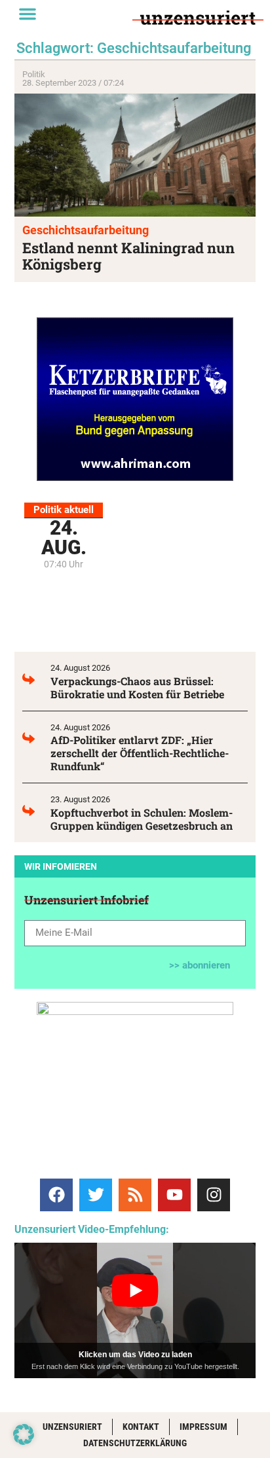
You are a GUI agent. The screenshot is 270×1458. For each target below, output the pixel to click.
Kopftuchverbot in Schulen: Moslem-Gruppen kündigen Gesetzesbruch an (141, 819)
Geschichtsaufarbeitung (85, 230)
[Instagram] (213, 1195)
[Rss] (135, 1195)
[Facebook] (56, 1195)
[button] (27, 13)
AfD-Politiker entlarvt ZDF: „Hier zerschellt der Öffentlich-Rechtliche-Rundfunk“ (139, 753)
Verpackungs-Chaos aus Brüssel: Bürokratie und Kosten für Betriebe (137, 687)
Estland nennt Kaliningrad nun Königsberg (128, 256)
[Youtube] (174, 1195)
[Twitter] (95, 1195)
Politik (33, 74)
